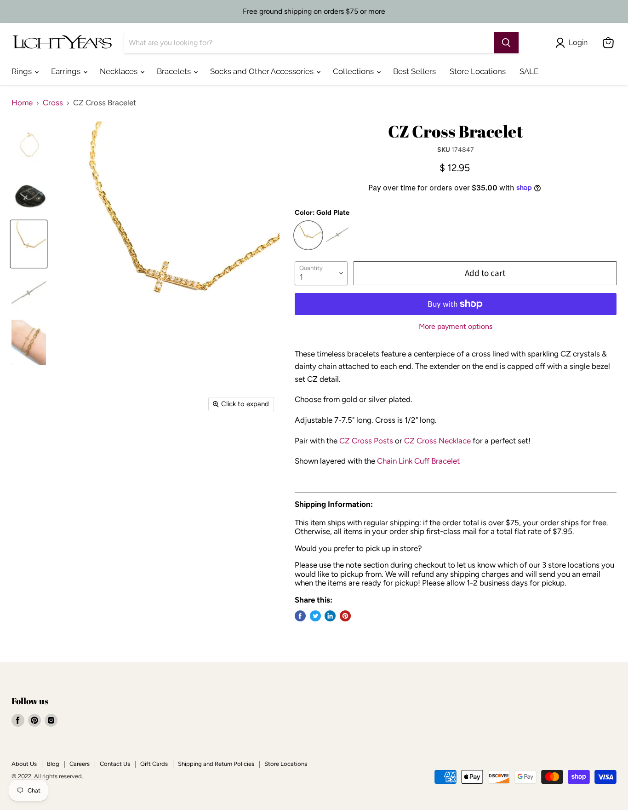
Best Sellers (414, 71)
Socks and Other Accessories (262, 71)
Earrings (66, 71)
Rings (22, 71)
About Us (24, 763)
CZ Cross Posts (366, 440)
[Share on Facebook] (300, 615)
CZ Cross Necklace (437, 440)
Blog (53, 763)
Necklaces (119, 71)
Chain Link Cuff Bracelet (418, 460)
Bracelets (175, 71)
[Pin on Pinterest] (345, 615)
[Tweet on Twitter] (315, 615)
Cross (53, 102)
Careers (79, 763)
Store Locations (478, 71)
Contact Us (115, 763)
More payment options (455, 326)
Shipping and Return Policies (216, 763)
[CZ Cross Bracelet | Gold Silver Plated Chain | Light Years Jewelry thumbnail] (29, 146)
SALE (529, 71)
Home (22, 102)
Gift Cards (154, 763)
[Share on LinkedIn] (330, 615)
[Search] (506, 42)
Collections (354, 71)
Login (578, 42)
